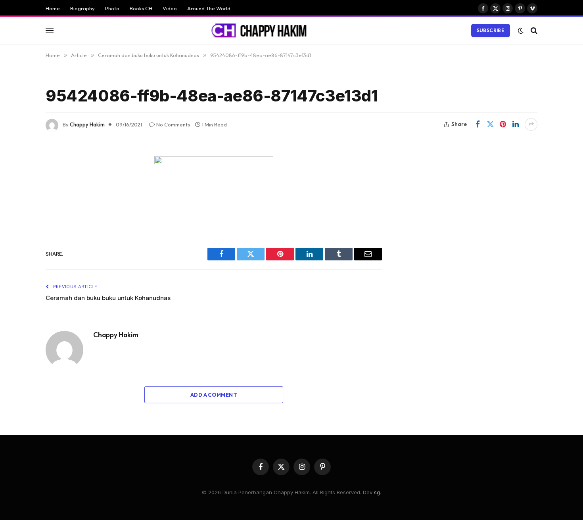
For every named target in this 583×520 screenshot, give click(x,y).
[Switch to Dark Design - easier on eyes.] (520, 30)
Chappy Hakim (87, 124)
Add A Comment (213, 395)
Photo (112, 8)
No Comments (173, 124)
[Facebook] (18, 182)
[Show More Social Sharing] (531, 124)
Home (53, 8)
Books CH (141, 8)
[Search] (533, 30)
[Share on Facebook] (477, 124)
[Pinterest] (18, 243)
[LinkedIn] (18, 223)
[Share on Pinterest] (503, 124)
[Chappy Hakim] (262, 30)
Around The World (208, 8)
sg (377, 492)
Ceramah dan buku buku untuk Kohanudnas (108, 298)
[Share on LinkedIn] (516, 124)
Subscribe (490, 30)
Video (170, 8)
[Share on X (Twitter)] (490, 124)
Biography (82, 8)
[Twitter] (18, 202)
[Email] (18, 263)
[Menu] (50, 30)
